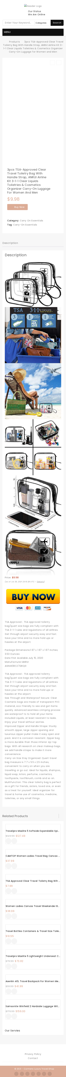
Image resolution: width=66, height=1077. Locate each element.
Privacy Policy (33, 1054)
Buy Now (19, 207)
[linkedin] (39, 1074)
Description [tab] (10, 243)
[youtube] (50, 1074)
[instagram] (33, 1074)
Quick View (14, 841)
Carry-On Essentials (25, 224)
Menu (7, 32)
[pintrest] (44, 1074)
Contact (33, 1058)
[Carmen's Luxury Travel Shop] (4, 41)
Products (14, 41)
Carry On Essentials (31, 220)
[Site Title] (33, 5)
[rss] (27, 1074)
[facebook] (16, 1074)
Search (57, 22)
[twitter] (22, 1074)
